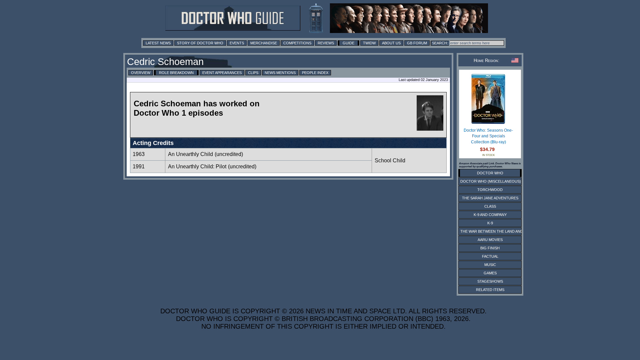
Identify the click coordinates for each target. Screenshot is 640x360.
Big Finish (490, 248)
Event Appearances (222, 73)
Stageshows (490, 281)
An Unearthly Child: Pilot (197, 166)
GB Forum (417, 43)
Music (490, 265)
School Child (390, 160)
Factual (490, 256)
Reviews (326, 43)
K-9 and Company (490, 215)
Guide (348, 43)
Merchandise (263, 43)
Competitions (297, 43)
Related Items (490, 290)
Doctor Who (490, 173)
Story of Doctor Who (200, 43)
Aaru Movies (490, 240)
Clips (253, 73)
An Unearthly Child (190, 154)
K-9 (490, 223)
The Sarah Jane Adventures (490, 198)
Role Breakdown (176, 73)
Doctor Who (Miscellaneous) (490, 181)
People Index (315, 73)
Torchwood (490, 190)
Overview (140, 73)
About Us (391, 43)
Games (490, 273)
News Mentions (280, 73)
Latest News (158, 43)
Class (490, 206)
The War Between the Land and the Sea (499, 231)
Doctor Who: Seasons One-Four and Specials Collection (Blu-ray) (488, 136)
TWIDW (369, 43)
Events (237, 43)
